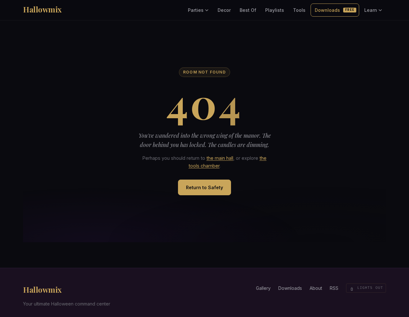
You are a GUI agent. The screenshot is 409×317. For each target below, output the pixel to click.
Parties (196, 10)
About (316, 288)
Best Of (248, 10)
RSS (334, 288)
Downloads (334, 10)
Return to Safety (204, 187)
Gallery (263, 288)
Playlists (274, 10)
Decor (224, 10)
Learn (370, 10)
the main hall (219, 158)
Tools (299, 10)
